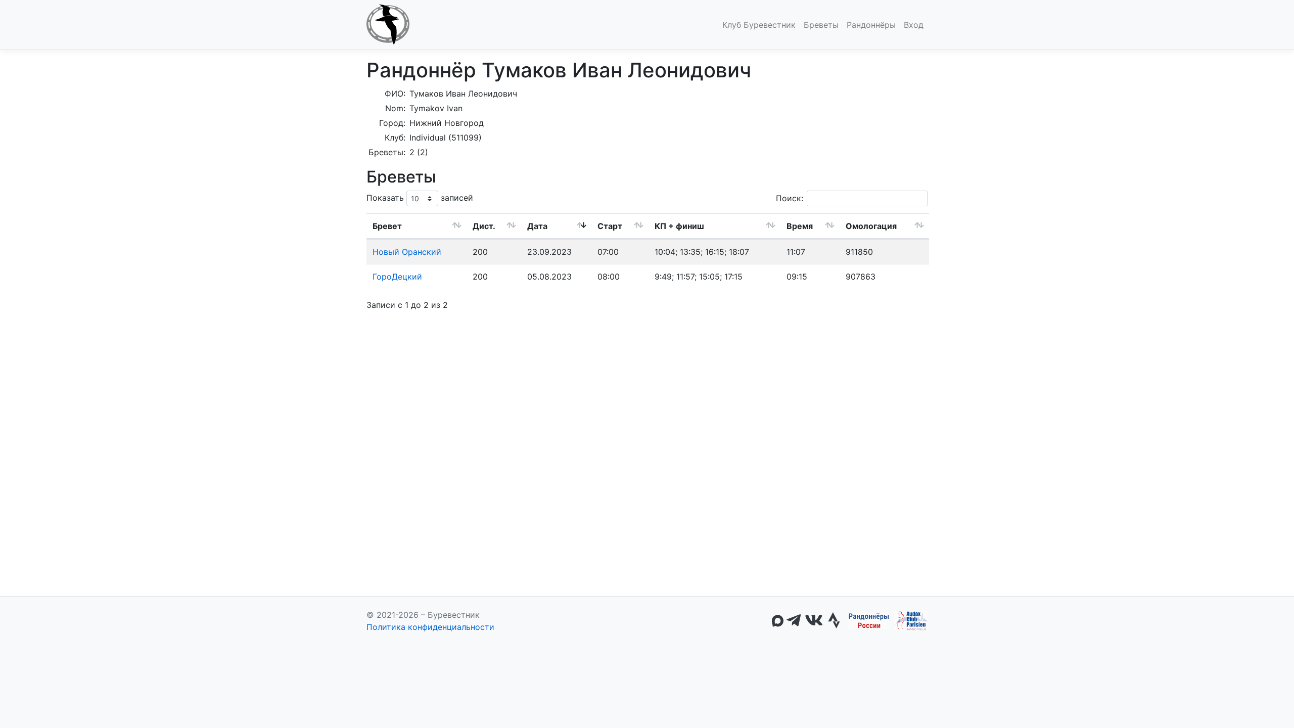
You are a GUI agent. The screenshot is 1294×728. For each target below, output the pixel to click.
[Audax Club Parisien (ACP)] (911, 620)
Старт (609, 226)
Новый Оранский (407, 252)
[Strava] (834, 620)
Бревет (387, 226)
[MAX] (777, 621)
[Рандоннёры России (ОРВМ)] (869, 621)
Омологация (871, 226)
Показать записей (419, 198)
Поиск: (789, 198)
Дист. (484, 226)
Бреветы (821, 25)
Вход (913, 25)
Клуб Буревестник (759, 25)
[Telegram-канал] (793, 620)
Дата (537, 226)
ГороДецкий (397, 276)
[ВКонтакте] (814, 620)
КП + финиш (679, 226)
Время (800, 226)
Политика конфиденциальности (430, 627)
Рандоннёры (871, 25)
